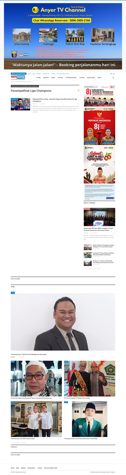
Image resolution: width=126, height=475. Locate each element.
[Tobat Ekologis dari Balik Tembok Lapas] (36, 419)
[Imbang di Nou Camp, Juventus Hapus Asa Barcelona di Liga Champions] (20, 104)
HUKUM (81, 77)
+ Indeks (53, 74)
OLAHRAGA (14, 99)
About (29, 74)
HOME (38, 77)
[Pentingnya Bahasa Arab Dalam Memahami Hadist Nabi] (89, 419)
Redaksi (39, 74)
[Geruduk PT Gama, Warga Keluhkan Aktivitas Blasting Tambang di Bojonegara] (88, 255)
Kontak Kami (45, 74)
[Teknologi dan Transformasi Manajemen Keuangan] (63, 322)
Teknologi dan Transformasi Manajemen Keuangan (29, 354)
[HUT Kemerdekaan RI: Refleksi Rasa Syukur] (89, 378)
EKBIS (53, 77)
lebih (99, 77)
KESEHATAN (91, 77)
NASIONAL (87, 209)
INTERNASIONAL (71, 77)
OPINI (12, 292)
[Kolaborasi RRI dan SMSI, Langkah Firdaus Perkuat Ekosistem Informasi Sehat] (99, 217)
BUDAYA (60, 77)
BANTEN (46, 77)
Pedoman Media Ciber (63, 74)
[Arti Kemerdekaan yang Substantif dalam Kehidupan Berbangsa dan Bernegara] (36, 378)
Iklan (33, 74)
